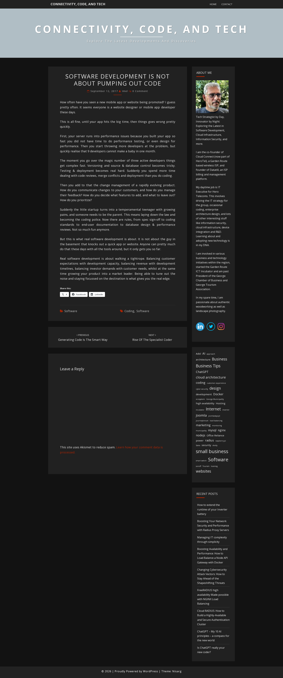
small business (212, 451)
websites (203, 471)
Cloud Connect (205, 156)
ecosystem (200, 399)
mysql (212, 430)
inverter (225, 410)
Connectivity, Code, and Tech (78, 4)
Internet (213, 409)
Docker (218, 394)
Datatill (214, 170)
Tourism (206, 466)
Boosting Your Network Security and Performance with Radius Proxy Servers (213, 525)
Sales (198, 445)
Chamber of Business (209, 280)
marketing (203, 425)
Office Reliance (215, 435)
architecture (203, 359)
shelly (215, 445)
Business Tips (208, 366)
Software (70, 311)
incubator (200, 410)
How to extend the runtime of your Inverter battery (212, 509)
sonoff (198, 466)
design (215, 388)
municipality (201, 430)
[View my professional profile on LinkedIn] (200, 327)
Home (213, 4)
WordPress (150, 671)
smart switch (201, 460)
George (221, 276)
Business (219, 359)
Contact (226, 4)
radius (209, 440)
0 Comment (140, 91)
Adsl (198, 353)
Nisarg (177, 671)
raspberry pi (220, 441)
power (200, 440)
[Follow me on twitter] (211, 327)
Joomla (201, 415)
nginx (222, 430)
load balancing (216, 420)
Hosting (220, 403)
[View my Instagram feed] (221, 327)
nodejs (200, 435)
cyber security (202, 389)
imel (125, 91)
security (206, 445)
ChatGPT (202, 372)
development (204, 394)
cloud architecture (211, 377)
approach (211, 354)
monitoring (217, 425)
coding (129, 311)
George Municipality (215, 399)
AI (203, 353)
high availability (205, 403)
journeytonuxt (202, 420)
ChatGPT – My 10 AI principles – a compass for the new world (213, 636)
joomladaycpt (214, 416)
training (214, 466)
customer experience (216, 383)
